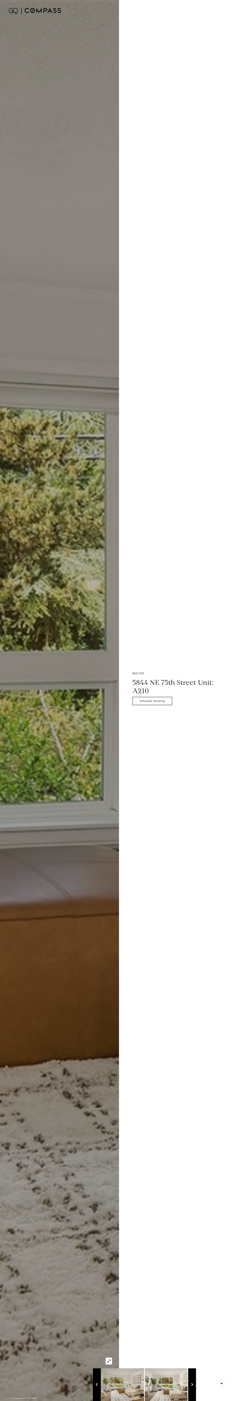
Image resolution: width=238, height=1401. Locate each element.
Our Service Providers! (212, 11)
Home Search (159, 11)
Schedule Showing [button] (152, 701)
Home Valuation (183, 11)
